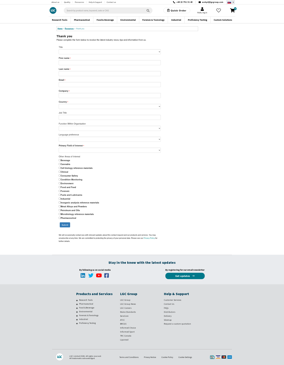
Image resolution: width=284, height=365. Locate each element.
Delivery (167, 316)
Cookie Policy (167, 357)
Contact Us (169, 304)
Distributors (169, 312)
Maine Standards (128, 312)
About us (55, 2)
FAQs (166, 308)
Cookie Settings (185, 357)
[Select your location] (230, 2)
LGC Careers (126, 308)
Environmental (86, 311)
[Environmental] (77, 312)
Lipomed (124, 339)
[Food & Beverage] (77, 308)
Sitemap (168, 320)
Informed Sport (127, 331)
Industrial (83, 319)
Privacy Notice (150, 357)
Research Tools (86, 300)
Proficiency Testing (87, 323)
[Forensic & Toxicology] (77, 315)
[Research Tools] (77, 300)
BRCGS (123, 323)
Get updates (183, 276)
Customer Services (172, 300)
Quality (67, 2)
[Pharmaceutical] (77, 304)
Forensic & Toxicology (88, 315)
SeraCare (124, 316)
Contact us (111, 2)
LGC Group (125, 300)
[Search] (148, 10)
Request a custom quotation (177, 323)
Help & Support (95, 2)
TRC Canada (125, 335)
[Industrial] (77, 319)
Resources (79, 2)
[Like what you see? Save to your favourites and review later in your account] (218, 10)
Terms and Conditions (129, 357)
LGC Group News (128, 304)
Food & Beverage (86, 307)
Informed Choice (128, 327)
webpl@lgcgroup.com (212, 2)
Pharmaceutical (86, 303)
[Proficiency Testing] (77, 323)
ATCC (122, 320)
